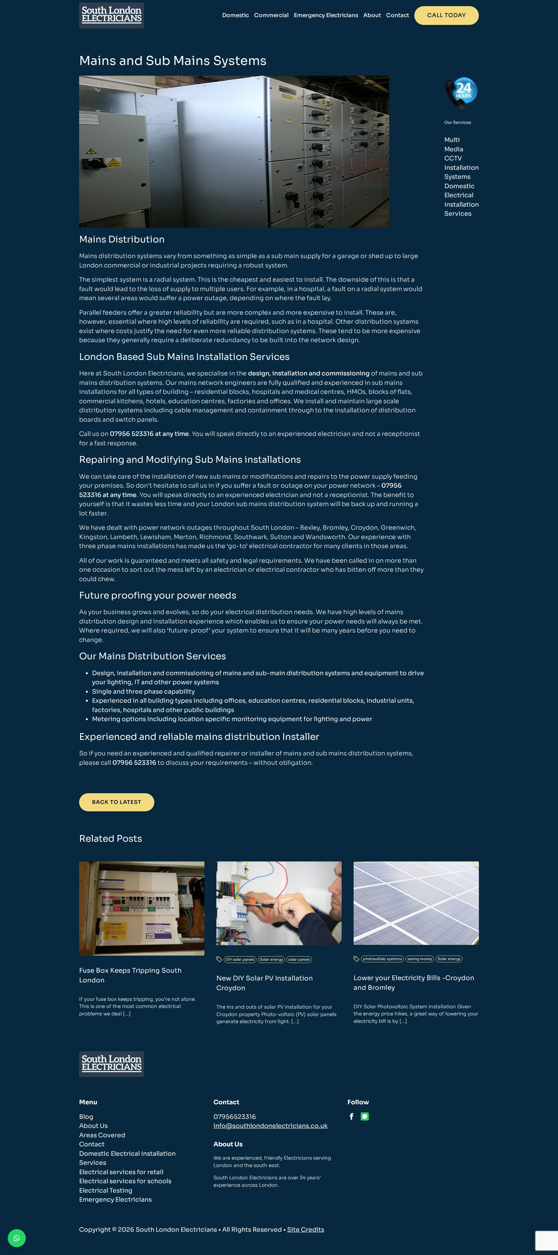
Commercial (271, 15)
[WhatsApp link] (365, 1116)
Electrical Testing (105, 1191)
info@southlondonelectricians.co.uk (270, 1126)
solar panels (299, 959)
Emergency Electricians (326, 15)
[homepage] (111, 15)
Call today (446, 15)
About (372, 15)
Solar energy (271, 959)
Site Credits (305, 1230)
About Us (93, 1126)
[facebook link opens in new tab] (351, 1116)
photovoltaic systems (382, 959)
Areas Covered (102, 1135)
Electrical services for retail (121, 1172)
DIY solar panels (240, 959)
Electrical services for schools (125, 1181)
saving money (420, 959)
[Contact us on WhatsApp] (17, 1238)
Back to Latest (116, 802)
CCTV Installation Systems (461, 168)
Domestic (235, 15)
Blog (86, 1117)
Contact (397, 15)
